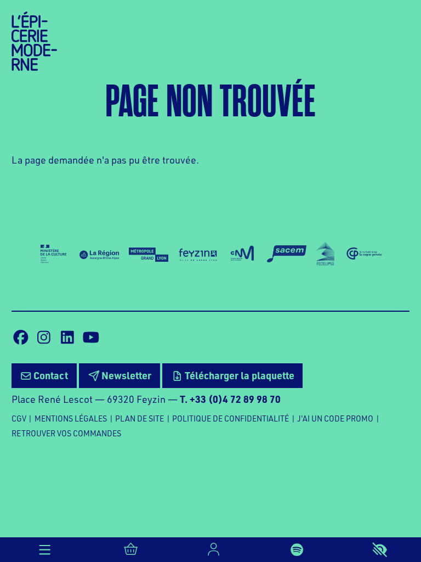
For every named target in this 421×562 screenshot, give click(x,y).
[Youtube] (91, 337)
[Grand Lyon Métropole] (148, 253)
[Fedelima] (325, 253)
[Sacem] (286, 253)
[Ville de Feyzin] (198, 253)
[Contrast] (379, 549)
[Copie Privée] (364, 253)
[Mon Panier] (130, 549)
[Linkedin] (67, 337)
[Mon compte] (213, 549)
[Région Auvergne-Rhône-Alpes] (99, 253)
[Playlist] (296, 549)
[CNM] (242, 253)
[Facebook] (21, 337)
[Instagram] (44, 337)
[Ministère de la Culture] (53, 253)
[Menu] (44, 549)
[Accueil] (34, 39)
